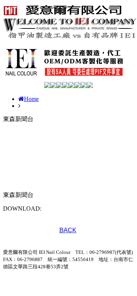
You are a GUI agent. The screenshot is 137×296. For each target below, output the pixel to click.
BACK (67, 230)
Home (31, 99)
